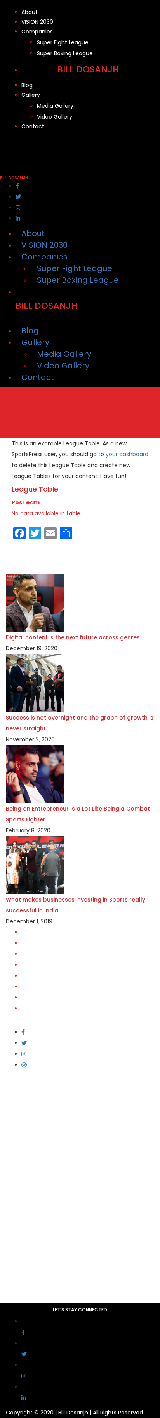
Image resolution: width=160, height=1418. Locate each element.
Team (31, 502)
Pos (17, 502)
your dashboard (127, 454)
